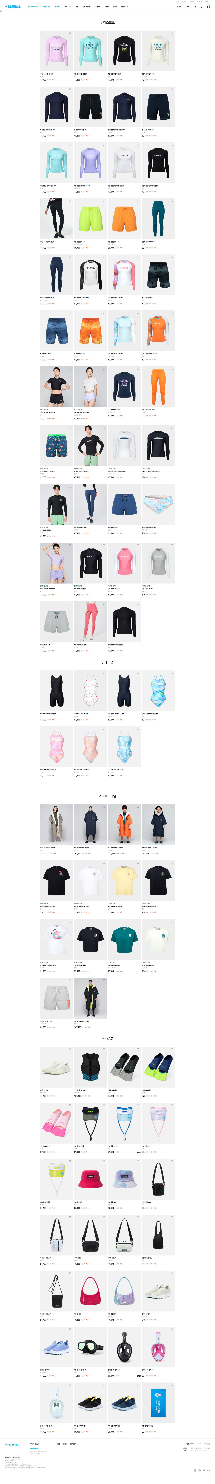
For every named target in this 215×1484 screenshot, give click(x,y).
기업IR (206, 2)
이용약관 (199, 1444)
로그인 (177, 2)
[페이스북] (204, 1470)
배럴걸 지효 (46, 7)
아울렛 (107, 7)
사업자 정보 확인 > (23, 1464)
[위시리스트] (202, 7)
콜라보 (115, 7)
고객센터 (192, 2)
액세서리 (97, 7)
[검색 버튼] (195, 7)
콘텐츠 (179, 7)
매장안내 (199, 2)
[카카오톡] (199, 1470)
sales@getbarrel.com (40, 1467)
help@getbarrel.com (22, 1467)
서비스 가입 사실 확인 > (31, 1465)
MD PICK (57, 7)
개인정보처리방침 (190, 1444)
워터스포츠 (68, 7)
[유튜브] (208, 1470)
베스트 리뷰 (124, 7)
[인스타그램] (195, 1470)
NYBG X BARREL (33, 7)
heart (70, 33)
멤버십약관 (207, 1444)
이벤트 (187, 7)
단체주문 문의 (73, 1444)
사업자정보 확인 (16, 1457)
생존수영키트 (87, 7)
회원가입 (184, 2)
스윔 (77, 7)
